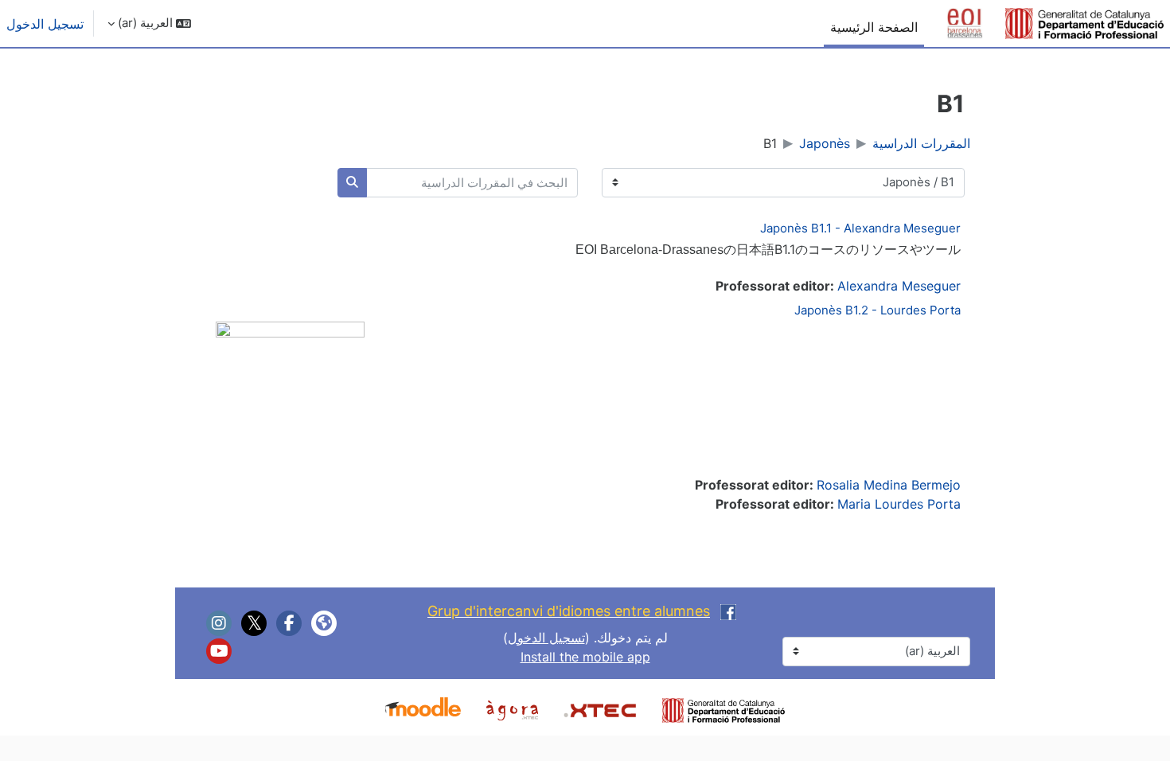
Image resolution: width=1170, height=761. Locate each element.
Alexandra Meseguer (899, 286)
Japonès (824, 143)
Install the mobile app (585, 657)
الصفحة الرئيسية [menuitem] (874, 27)
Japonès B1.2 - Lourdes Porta (877, 310)
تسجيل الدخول (45, 24)
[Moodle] (423, 708)
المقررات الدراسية (921, 143)
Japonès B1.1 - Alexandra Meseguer (860, 228)
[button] (149, 23)
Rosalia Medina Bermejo (889, 485)
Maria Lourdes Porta (899, 504)
